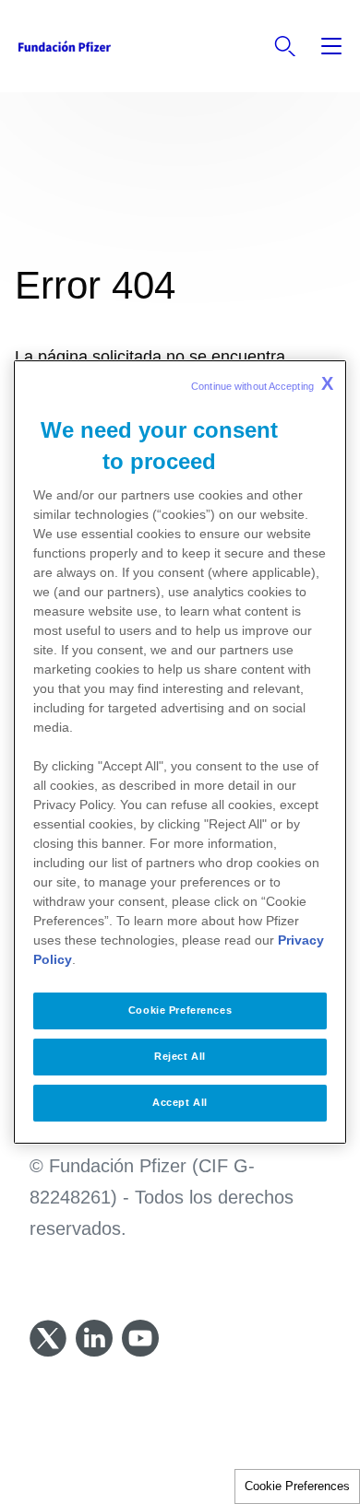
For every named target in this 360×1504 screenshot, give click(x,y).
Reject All (180, 1056)
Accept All (180, 1102)
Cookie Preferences (297, 1486)
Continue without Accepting (262, 383)
